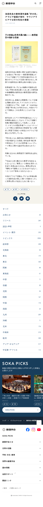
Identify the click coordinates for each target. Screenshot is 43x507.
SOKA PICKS (10, 410)
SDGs (38, 404)
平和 (8, 189)
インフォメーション (16, 420)
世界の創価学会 (8, 461)
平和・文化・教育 (8, 455)
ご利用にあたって (15, 488)
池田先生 (25, 189)
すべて (6, 209)
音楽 (15, 404)
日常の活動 (6, 448)
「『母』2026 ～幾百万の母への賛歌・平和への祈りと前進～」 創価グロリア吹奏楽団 (16, 397)
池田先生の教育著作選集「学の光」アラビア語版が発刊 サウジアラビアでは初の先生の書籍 (32, 420)
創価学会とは (7, 442)
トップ (4, 420)
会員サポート (7, 474)
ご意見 (4, 488)
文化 (7, 404)
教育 (16, 189)
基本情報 (5, 468)
